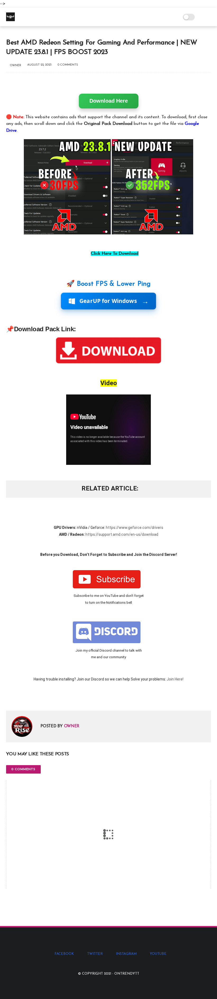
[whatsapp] (32, 698)
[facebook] (10, 698)
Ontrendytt (126, 973)
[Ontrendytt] (10, 20)
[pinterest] (42, 698)
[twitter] (21, 698)
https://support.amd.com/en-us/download (121, 534)
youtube (158, 954)
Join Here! (175, 679)
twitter (95, 954)
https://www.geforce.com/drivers (134, 527)
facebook (64, 954)
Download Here (108, 101)
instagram (126, 954)
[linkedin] (53, 698)
